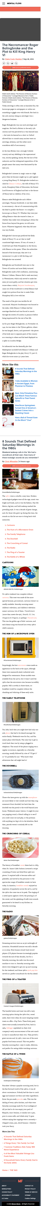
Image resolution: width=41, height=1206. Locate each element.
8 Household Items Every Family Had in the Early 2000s (21, 1161)
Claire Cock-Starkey (13, 59)
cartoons (5, 597)
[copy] (16, 63)
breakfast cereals (22, 885)
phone (8, 733)
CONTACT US (29, 1186)
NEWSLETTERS (6, 1189)
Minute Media (16, 1204)
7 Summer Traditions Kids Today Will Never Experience (19, 1148)
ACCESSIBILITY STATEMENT (10, 1195)
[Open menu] (3, 3)
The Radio (11, 547)
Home (5, 1170)
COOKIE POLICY (7, 1192)
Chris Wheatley (11, 461)
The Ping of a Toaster (16, 552)
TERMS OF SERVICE (31, 1192)
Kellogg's (9, 1028)
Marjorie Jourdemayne (26, 285)
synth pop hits (32, 970)
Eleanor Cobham (15, 183)
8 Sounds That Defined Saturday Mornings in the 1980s (18, 1137)
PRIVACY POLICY (30, 1189)
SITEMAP (28, 1195)
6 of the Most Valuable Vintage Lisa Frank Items (19, 1154)
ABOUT (4, 1186)
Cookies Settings (30, 1198)
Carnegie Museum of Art (26, 100)
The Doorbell (12, 538)
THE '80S (13, 1170)
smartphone (32, 797)
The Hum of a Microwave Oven (20, 529)
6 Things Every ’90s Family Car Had (19, 1143)
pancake (20, 1099)
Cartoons (11, 525)
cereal (22, 865)
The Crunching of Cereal (17, 543)
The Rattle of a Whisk (16, 556)
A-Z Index (5, 1198)
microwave (22, 665)
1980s (8, 496)
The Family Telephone (16, 534)
